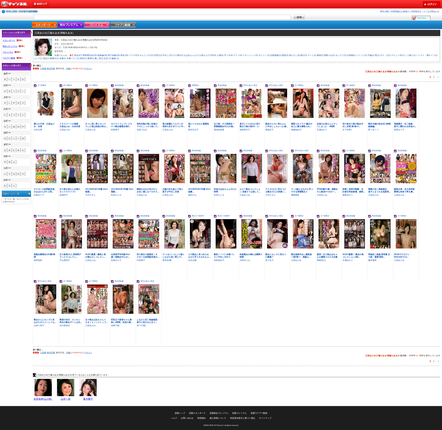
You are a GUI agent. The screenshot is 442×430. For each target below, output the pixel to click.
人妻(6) (220, 55)
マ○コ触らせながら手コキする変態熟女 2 (302, 190)
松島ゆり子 (39, 195)
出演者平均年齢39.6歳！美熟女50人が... (120, 255)
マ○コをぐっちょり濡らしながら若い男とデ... (173, 255)
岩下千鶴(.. (142, 325)
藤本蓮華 (372, 260)
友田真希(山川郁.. (43, 399)
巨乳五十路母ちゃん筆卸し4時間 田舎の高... (121, 320)
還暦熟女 (195, 85)
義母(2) (320, 55)
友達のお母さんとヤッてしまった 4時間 (327, 125)
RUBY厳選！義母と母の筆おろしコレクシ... (95, 255)
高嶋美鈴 (295, 195)
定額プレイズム (239, 413)
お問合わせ (434, 11)
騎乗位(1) (54, 58)
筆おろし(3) (294, 55)
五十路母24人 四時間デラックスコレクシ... (70, 255)
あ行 (6, 73)
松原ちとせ (116, 195)
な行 (6, 121)
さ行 (6, 97)
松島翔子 (115, 129)
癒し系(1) (99, 58)
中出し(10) (168, 55)
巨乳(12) (158, 55)
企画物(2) (351, 55)
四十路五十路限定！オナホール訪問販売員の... (148, 255)
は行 (6, 132)
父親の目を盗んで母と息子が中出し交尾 (172, 190)
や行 (6, 156)
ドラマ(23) (134, 55)
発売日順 (51, 68)
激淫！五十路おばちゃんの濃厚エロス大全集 (327, 255)
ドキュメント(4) (250, 55)
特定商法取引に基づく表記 (242, 418)
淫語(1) (46, 58)
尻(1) (377, 55)
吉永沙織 (192, 260)
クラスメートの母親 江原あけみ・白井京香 (70, 125)
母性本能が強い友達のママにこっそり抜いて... (148, 125)
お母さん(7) (204, 55)
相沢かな (192, 195)
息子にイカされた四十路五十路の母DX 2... (250, 125)
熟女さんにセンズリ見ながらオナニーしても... (45, 320)
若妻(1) (62, 58)
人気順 (43, 68)
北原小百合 (142, 129)
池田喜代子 (245, 129)
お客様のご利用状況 (410, 11)
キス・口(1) (385, 55)
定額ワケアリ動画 (259, 413)
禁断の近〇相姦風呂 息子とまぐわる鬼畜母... (379, 190)
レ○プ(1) (38, 58)
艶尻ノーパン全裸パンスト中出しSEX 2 (224, 255)
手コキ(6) (228, 55)
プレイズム (97, 25)
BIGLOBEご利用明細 (390, 11)
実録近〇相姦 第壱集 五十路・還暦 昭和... (379, 255)
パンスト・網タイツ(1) (427, 55)
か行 (6, 85)
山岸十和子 (39, 325)
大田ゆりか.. (245, 260)
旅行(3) (303, 55)
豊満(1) (90, 58)
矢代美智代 (65, 325)
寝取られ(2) (329, 55)
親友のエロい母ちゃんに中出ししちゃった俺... (276, 125)
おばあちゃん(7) (191, 55)
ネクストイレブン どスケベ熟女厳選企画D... (121, 125)
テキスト (88, 68)
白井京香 (38, 129)
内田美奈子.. (219, 260)
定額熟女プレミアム (219, 413)
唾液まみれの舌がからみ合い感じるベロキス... (148, 190)
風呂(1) (83, 58)
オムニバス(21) (147, 55)
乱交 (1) (107, 58)
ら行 (6, 168)
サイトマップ (265, 418)
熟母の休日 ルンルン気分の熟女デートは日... (71, 320)
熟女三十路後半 (224, 216)
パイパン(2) (361, 55)
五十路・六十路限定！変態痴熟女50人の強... (224, 125)
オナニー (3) (264, 55)
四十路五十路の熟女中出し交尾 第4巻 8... (353, 125)
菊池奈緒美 (219, 129)
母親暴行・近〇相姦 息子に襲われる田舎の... (405, 125)
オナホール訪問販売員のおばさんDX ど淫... (44, 190)
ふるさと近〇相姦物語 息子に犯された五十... (148, 320)
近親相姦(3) (275, 55)
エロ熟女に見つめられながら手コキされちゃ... (199, 255)
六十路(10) (178, 55)
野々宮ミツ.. (374, 129)
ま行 (6, 144)
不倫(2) (371, 55)
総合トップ (41, 3)
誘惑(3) (285, 55)
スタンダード (45, 25)
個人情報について (218, 418)
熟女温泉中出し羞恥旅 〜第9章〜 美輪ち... (301, 255)
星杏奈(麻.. (167, 260)
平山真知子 (65, 260)
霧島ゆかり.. (348, 195)
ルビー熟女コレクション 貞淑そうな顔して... (250, 190)
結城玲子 (64, 195)
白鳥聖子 (141, 260)
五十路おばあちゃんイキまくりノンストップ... (96, 320)
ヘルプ (424, 11)
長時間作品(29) (90, 55)
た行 (6, 109)
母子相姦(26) (114, 55)
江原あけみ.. (65, 129)
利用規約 (201, 418)
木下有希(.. (348, 129)
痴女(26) (124, 55)
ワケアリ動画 (124, 25)
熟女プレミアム (71, 25)
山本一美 (65, 399)
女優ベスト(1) (73, 58)
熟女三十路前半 (198, 216)
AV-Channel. (219, 425)
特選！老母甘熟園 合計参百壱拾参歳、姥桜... (354, 190)
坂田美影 (38, 260)
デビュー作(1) (397, 55)
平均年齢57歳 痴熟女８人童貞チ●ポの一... (327, 190)
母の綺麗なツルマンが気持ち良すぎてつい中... (173, 125)
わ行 (6, 180)
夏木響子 (88, 399)
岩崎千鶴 (115, 325)
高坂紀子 (269, 129)
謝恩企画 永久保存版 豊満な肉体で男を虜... (404, 190)
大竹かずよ (90, 195)
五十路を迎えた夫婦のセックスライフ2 (70, 190)
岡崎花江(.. (322, 260)
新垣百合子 (193, 129)
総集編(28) (102, 55)
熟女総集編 (119, 85)
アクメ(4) (237, 55)
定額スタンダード (197, 413)
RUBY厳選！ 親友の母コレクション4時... (353, 255)
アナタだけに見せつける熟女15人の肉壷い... (275, 190)
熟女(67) (78, 55)
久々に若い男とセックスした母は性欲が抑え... (96, 125)
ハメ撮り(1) (410, 55)
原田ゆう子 (399, 129)
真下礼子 (269, 260)
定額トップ (180, 413)
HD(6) (213, 55)
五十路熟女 (42, 85)
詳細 (68, 68)
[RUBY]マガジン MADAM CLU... (402, 255)
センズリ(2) (340, 55)
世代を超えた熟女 (250, 85)
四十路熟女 (67, 85)
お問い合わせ (187, 418)
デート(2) (312, 55)
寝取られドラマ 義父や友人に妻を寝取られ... (301, 125)
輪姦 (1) (115, 58)
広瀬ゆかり (322, 129)
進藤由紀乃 (296, 129)
